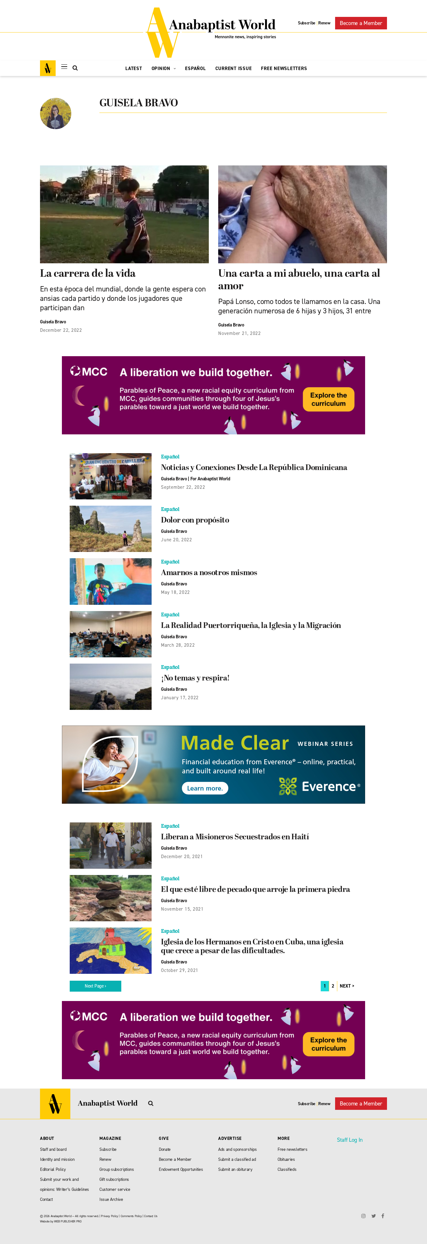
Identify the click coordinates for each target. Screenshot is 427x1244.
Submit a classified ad (237, 1159)
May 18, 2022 (175, 592)
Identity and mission (57, 1159)
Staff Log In (350, 1140)
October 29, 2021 (179, 970)
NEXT (345, 986)
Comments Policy (131, 1216)
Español (195, 68)
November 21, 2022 (239, 333)
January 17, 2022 (180, 698)
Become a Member (361, 23)
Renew (324, 23)
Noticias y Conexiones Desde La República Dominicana (254, 468)
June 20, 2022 (176, 540)
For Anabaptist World (210, 479)
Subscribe (306, 23)
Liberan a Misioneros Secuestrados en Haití (235, 837)
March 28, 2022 (178, 645)
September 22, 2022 (183, 487)
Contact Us (151, 1216)
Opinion (162, 68)
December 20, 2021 (182, 856)
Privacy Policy (109, 1216)
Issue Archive (111, 1199)
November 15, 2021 (182, 909)
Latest (133, 68)
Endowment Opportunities (181, 1169)
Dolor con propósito (195, 520)
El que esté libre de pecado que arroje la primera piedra (255, 890)
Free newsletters (293, 1149)
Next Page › (95, 986)
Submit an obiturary (235, 1169)
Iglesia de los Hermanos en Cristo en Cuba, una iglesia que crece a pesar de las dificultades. (252, 947)
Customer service (114, 1189)
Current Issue (233, 68)
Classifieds (287, 1169)
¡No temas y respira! (195, 678)
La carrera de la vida (88, 274)
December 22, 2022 (61, 330)
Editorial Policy (53, 1169)
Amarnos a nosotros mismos (209, 573)
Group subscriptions (116, 1169)
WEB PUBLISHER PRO (67, 1221)
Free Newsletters (284, 68)
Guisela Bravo (53, 322)
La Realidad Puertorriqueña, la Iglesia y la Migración (251, 626)
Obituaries (286, 1159)
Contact (46, 1199)
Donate (165, 1149)
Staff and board (53, 1149)
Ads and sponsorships (237, 1149)
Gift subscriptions (114, 1179)
